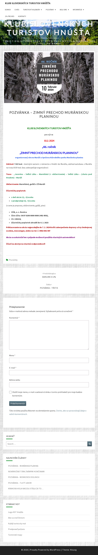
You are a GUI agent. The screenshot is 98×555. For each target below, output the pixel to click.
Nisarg (73, 549)
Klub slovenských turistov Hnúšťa (27, 3)
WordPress (55, 549)
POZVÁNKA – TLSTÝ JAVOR (20, 483)
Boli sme (63, 9)
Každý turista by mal (17, 523)
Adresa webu (14, 380)
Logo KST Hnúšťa (15, 512)
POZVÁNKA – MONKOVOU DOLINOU (23, 477)
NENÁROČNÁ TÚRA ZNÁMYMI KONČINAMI (26, 471)
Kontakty (22, 16)
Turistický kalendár (31, 9)
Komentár (14, 317)
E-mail (12, 367)
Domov (8, 9)
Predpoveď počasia (16, 529)
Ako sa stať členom (16, 517)
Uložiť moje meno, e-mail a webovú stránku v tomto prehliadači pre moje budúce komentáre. (47, 394)
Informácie (77, 9)
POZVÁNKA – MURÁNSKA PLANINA (23, 466)
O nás (17, 9)
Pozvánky (50, 9)
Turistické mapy (15, 534)
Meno (12, 355)
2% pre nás (9, 16)
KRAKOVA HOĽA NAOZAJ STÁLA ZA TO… (25, 488)
